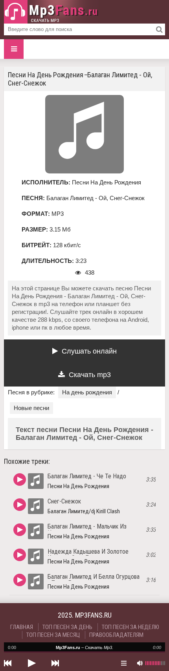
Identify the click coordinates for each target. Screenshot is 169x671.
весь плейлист (124, 663)
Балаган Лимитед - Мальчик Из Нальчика (87, 529)
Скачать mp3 (90, 375)
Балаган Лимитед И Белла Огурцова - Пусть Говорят (94, 580)
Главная (21, 627)
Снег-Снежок (64, 501)
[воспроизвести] (31, 663)
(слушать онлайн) (19, 479)
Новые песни (31, 408)
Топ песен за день (67, 627)
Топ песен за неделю (130, 627)
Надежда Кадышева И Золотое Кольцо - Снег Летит (88, 555)
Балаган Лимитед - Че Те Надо (87, 476)
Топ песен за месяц (53, 634)
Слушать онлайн (89, 351)
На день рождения (87, 392)
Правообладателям (116, 634)
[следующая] (55, 663)
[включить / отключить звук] (139, 663)
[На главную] (51, 12)
